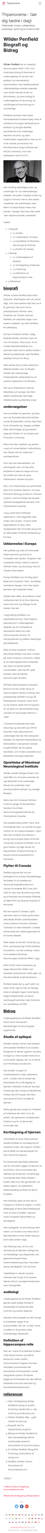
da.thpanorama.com (19, 1527)
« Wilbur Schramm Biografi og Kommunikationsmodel (16, 1488)
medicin (8, 1478)
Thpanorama (13, 3)
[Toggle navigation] (40, 3)
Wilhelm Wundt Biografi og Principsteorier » (21, 1496)
